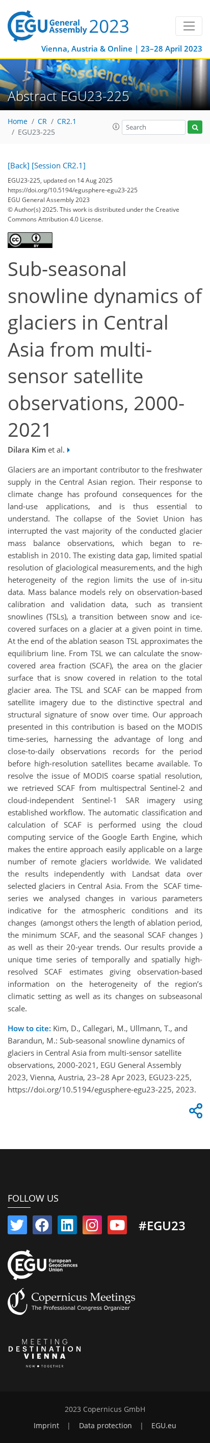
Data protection (105, 1425)
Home (18, 121)
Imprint (46, 1425)
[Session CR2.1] (59, 165)
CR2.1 (66, 121)
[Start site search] (195, 127)
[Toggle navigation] (188, 26)
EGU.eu (163, 1425)
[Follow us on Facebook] (42, 1227)
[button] (116, 126)
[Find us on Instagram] (92, 1227)
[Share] (194, 1113)
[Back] (19, 165)
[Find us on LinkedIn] (67, 1227)
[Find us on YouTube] (117, 1227)
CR (42, 121)
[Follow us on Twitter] (17, 1227)
